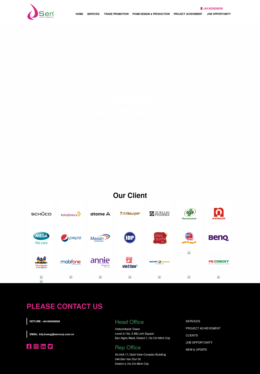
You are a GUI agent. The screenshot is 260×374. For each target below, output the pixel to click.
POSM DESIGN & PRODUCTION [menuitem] (151, 14)
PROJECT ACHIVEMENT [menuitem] (188, 14)
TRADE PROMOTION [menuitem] (116, 14)
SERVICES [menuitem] (93, 14)
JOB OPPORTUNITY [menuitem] (219, 14)
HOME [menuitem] (79, 14)
